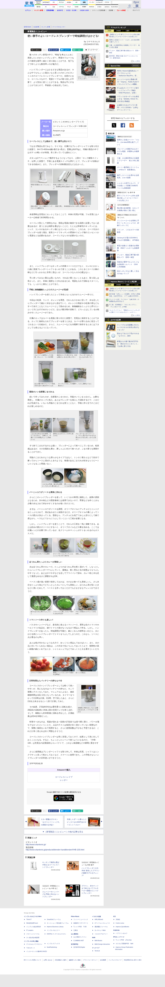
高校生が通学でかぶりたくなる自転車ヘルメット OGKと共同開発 (128, 264)
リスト (45, 50)
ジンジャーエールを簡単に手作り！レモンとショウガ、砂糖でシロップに (128, 223)
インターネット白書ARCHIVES (36, 951)
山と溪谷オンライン (79, 937)
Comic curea (120, 923)
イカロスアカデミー (101, 934)
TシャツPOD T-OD (80, 927)
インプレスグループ (115, 960)
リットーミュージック (80, 919)
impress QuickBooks (122, 927)
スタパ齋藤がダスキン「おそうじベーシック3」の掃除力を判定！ (51, 822)
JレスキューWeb (100, 930)
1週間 (127, 31)
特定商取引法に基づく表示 (132, 960)
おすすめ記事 (116, 320)
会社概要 (103, 960)
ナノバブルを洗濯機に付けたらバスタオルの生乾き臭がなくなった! (128, 327)
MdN (93, 937)
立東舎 (75, 930)
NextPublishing (52, 947)
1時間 (109, 31)
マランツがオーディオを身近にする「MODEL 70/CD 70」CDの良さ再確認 (128, 99)
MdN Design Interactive (102, 944)
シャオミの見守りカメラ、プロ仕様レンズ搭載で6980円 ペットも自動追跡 (128, 185)
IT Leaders (29, 930)
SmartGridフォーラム (54, 919)
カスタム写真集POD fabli (124, 943)
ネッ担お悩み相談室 (32, 937)
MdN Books (98, 940)
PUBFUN (116, 930)
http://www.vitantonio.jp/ (36, 845)
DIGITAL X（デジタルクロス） (57, 934)
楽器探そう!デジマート (80, 923)
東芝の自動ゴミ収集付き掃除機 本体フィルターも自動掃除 (128, 248)
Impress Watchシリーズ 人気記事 (124, 282)
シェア (55, 50)
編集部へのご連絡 (75, 960)
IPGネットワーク (118, 937)
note (79, 50)
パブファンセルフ (121, 933)
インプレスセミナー (53, 930)
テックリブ (95, 948)
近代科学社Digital (79, 947)
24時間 (118, 31)
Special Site (115, 66)
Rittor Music (75, 916)
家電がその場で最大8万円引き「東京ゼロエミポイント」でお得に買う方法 (128, 343)
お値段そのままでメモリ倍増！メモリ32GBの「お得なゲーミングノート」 (127, 107)
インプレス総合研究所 (33, 927)
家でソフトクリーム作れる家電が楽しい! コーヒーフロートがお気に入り (128, 198)
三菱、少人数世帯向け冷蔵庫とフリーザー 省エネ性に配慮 (128, 160)
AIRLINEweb (99, 919)
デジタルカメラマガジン (34, 944)
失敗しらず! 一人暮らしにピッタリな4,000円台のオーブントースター (76, 822)
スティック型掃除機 (98, 10)
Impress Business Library (55, 927)
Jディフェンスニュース (102, 923)
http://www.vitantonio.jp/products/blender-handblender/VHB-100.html (55, 850)
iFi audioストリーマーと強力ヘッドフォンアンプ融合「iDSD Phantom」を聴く (128, 90)
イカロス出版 (96, 916)
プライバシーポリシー (90, 960)
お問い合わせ (48, 960)
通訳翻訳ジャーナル (101, 927)
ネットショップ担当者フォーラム (58, 923)
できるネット (30, 948)
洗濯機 (111, 10)
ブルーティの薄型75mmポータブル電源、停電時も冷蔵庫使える (128, 151)
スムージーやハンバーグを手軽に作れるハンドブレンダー (50, 894)
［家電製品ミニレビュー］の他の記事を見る (63, 832)
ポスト (38, 50)
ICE (114, 916)
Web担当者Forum (32, 923)
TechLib (97, 951)
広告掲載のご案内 (60, 960)
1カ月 (136, 31)
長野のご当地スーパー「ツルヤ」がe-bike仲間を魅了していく (128, 142)
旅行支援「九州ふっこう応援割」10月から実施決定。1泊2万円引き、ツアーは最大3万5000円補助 (124, 296)
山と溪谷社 (74, 934)
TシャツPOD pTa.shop (124, 940)
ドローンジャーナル (32, 934)
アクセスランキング (118, 27)
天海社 (118, 919)
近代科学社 (74, 944)
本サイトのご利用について (32, 960)
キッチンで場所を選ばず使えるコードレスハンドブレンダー (50, 864)
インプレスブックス (53, 943)
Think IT (29, 919)
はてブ (67, 50)
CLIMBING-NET (78, 940)
